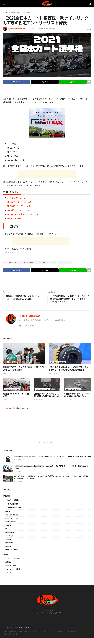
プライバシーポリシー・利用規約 (51, 631)
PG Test (8, 529)
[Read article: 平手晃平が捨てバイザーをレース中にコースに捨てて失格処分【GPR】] (77, 384)
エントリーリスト (64, 263)
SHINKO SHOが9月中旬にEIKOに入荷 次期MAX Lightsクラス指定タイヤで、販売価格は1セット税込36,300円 (52, 456)
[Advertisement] (47, 90)
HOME (5, 631)
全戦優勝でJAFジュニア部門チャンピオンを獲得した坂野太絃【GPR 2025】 (47, 395)
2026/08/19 (18, 471)
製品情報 (8, 562)
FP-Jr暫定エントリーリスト (19, 210)
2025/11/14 (7, 399)
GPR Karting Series (58, 362)
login (11, 408)
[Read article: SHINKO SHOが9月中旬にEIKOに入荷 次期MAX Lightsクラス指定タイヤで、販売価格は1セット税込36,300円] (8, 458)
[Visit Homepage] (47, 3)
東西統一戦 (12, 263)
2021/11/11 (34, 28)
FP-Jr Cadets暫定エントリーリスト (22, 214)
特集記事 (12, 12)
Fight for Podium (11, 518)
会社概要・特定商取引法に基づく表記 (23, 631)
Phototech (9, 543)
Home (5, 12)
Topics (8, 525)
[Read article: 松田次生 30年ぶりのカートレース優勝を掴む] (16, 384)
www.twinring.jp (10, 252)
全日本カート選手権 (23, 12)
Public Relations (11, 550)
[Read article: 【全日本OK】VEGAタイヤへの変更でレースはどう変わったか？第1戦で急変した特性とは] (70, 353)
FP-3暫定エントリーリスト (19, 206)
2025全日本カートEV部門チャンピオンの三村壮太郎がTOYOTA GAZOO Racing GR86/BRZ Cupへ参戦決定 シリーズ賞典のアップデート (52, 477)
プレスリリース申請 (10, 634)
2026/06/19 (7, 373)
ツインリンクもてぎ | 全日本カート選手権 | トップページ (31, 233)
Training (8, 539)
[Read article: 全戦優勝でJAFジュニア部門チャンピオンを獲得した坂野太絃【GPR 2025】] (47, 384)
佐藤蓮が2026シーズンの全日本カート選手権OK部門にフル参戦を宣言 (23, 368)
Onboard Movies (11, 515)
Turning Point (10, 522)
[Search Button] (90, 3)
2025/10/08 (68, 399)
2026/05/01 (53, 373)
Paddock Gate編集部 (17, 28)
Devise (7, 511)
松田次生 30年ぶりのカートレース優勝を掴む (16, 395)
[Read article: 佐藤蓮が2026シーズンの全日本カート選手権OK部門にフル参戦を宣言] (24, 353)
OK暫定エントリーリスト (18, 197)
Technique (9, 536)
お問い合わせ (70, 631)
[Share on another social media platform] (89, 82)
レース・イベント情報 (12, 559)
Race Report (10, 532)
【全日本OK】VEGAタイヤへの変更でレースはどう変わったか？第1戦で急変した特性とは (69, 368)
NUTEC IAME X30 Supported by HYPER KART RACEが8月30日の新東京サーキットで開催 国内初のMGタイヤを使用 (52, 467)
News (5, 554)
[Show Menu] (4, 3)
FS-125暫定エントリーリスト (20, 201)
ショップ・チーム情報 (12, 569)
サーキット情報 (10, 565)
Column (8, 546)
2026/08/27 (18, 460)
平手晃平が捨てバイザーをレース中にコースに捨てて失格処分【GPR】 (77, 395)
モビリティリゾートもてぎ (45, 263)
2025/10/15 (38, 399)
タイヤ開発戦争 (13, 504)
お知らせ (8, 572)
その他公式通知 (14, 218)
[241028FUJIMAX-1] (47, 122)
